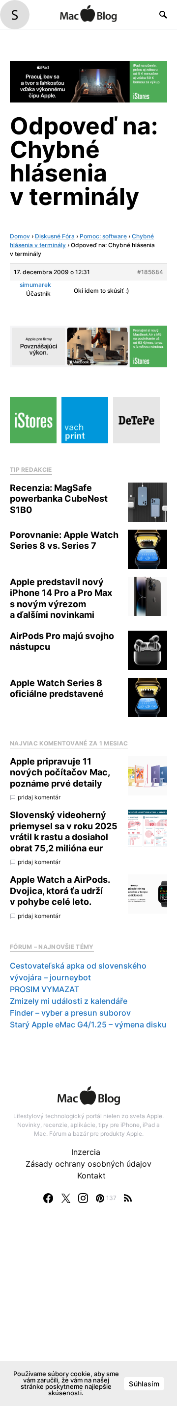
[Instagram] (83, 1198)
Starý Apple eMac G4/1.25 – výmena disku (88, 1024)
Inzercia (85, 1152)
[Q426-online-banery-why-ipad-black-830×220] (88, 81)
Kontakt (91, 1175)
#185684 (150, 272)
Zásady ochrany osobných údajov (88, 1164)
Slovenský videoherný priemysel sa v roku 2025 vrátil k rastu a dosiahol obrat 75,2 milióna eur (64, 831)
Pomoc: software (103, 236)
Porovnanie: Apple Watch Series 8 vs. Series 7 (64, 540)
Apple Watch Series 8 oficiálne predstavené (57, 688)
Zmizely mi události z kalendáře (68, 1001)
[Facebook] (48, 1198)
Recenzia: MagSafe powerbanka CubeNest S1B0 (59, 499)
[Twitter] (66, 1198)
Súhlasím (144, 1384)
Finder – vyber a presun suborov (70, 1013)
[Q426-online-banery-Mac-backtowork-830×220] (88, 346)
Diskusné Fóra (55, 236)
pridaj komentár (39, 797)
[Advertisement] (88, 1315)
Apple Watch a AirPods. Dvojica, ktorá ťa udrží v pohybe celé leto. (60, 890)
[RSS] (128, 1198)
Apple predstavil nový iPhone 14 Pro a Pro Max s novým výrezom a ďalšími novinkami (61, 598)
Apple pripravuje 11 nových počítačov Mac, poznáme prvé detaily (60, 772)
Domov (20, 236)
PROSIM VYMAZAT (44, 989)
